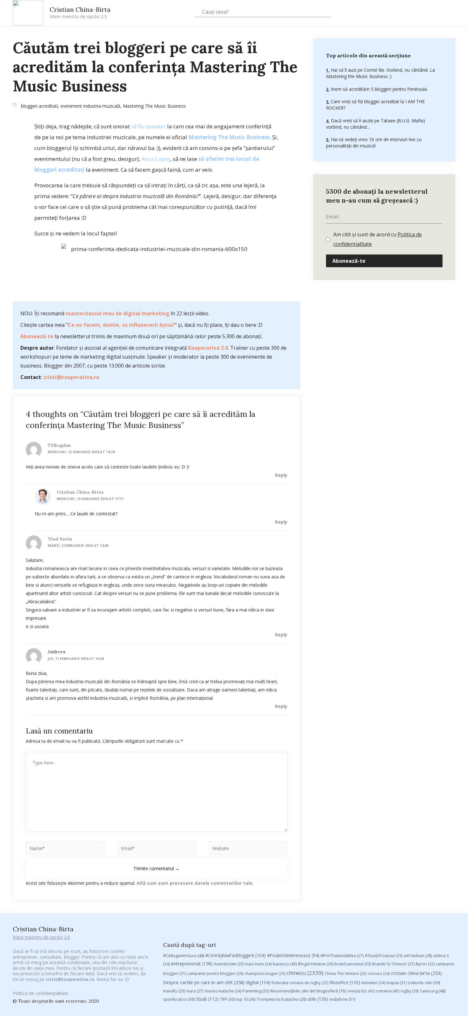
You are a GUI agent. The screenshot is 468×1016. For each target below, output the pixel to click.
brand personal (353, 964)
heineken (373, 982)
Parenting (256, 991)
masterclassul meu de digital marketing (117, 313)
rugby (410, 991)
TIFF (227, 999)
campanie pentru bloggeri (215, 973)
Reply (281, 475)
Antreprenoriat (192, 964)
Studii (207, 999)
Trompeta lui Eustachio (281, 999)
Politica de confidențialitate (40, 993)
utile (318, 999)
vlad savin (60, 539)
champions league (265, 973)
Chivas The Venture (345, 973)
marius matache (223, 991)
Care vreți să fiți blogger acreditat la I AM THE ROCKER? (375, 104)
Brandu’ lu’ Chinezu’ (393, 964)
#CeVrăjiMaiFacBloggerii (235, 955)
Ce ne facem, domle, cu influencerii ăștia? (121, 324)
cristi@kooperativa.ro (71, 377)
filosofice (345, 982)
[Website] (248, 849)
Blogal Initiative (315, 964)
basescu (285, 964)
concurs (379, 973)
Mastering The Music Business (154, 106)
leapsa (396, 982)
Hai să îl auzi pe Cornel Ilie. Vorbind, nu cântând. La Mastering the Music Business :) (380, 73)
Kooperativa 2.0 (208, 347)
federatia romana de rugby (300, 982)
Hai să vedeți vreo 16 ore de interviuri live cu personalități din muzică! (374, 142)
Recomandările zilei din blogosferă (308, 991)
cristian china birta (416, 973)
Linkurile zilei (424, 982)
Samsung (432, 991)
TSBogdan (59, 445)
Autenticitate (229, 964)
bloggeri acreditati (39, 106)
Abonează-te (36, 336)
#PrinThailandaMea (342, 955)
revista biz (361, 991)
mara (194, 991)
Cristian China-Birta (80, 12)
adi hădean (418, 955)
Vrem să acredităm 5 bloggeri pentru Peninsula (378, 89)
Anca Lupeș (155, 158)
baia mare (258, 964)
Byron (425, 964)
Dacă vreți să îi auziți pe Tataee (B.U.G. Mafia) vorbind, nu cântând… (375, 123)
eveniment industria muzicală (90, 106)
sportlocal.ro (179, 999)
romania (387, 991)
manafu (174, 991)
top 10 (245, 999)
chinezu (305, 973)
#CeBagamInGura (183, 955)
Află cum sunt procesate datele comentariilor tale (194, 883)
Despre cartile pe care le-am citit (204, 982)
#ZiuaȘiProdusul (383, 955)
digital (258, 982)
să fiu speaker (148, 126)
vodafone (342, 999)
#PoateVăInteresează (293, 955)
